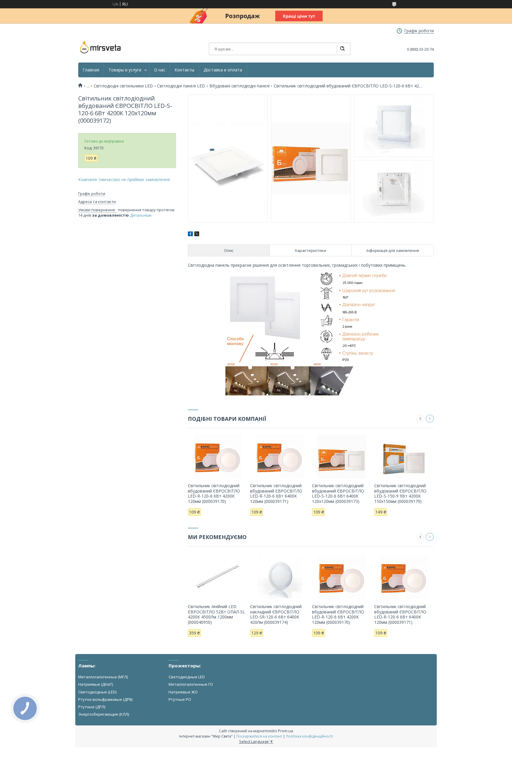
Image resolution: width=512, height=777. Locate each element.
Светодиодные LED (187, 677)
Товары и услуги (124, 70)
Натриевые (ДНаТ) (95, 684)
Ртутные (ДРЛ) (91, 706)
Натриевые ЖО (183, 692)
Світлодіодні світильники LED (123, 86)
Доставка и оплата (223, 70)
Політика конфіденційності (309, 736)
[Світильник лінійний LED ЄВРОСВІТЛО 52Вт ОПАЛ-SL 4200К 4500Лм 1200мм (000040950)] (217, 577)
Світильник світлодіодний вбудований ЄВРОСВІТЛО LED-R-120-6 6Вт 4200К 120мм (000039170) (214, 493)
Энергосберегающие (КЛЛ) (103, 714)
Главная (91, 70)
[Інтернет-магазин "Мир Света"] (100, 47)
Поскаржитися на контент (259, 736)
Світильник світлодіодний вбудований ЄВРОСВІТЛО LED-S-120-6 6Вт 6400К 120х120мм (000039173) (338, 493)
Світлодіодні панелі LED (181, 86)
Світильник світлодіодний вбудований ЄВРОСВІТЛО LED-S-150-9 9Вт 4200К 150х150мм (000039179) (400, 493)
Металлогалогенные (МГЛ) (103, 677)
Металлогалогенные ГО (191, 684)
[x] (196, 234)
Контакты (184, 70)
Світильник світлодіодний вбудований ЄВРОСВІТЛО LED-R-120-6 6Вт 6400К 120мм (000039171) (276, 493)
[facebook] (190, 234)
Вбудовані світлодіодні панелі (239, 86)
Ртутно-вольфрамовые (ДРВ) (105, 699)
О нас (159, 70)
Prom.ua (285, 730)
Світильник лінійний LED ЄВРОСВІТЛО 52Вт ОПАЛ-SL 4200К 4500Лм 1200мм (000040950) (216, 614)
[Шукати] (342, 49)
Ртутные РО (180, 699)
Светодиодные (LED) (97, 692)
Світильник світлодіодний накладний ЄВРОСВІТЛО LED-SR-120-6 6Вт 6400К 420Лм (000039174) (276, 614)
